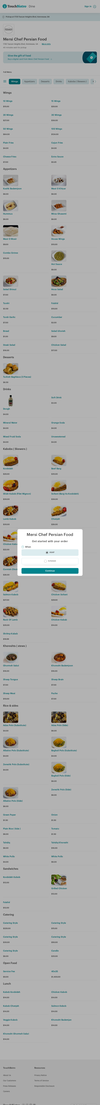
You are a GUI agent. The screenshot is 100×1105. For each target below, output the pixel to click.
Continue (50, 571)
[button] (49, 552)
